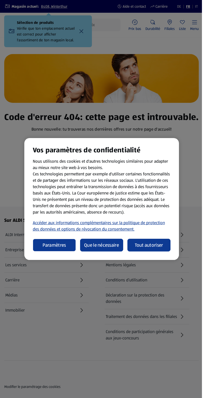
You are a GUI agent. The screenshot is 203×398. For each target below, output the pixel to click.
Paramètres (54, 245)
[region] (101, 199)
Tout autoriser (149, 245)
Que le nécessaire (101, 245)
